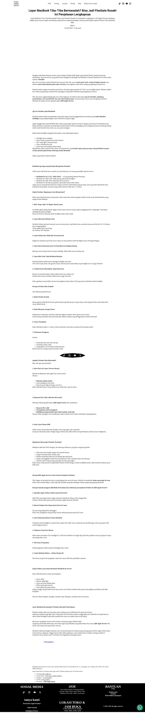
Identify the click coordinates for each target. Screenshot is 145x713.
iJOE (49, 3)
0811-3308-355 (46, 674)
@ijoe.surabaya (47, 678)
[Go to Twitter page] (80, 355)
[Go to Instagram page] (124, 4)
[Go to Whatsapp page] (130, 4)
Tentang (56, 3)
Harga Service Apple (90, 3)
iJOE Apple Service (49, 681)
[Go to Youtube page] (127, 4)
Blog (79, 3)
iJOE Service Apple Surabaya (53, 676)
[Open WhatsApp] (140, 707)
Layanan (64, 3)
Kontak (72, 3)
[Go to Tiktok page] (120, 4)
